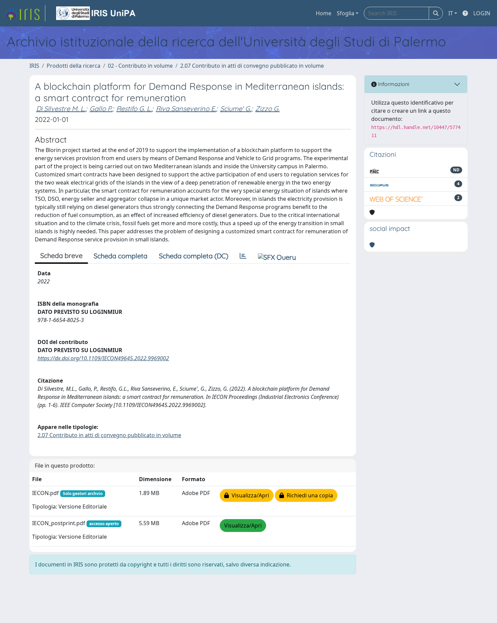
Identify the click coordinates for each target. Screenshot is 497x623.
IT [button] (450, 13)
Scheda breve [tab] (61, 255)
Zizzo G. (267, 108)
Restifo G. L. (134, 108)
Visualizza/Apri (249, 495)
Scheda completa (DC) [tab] (193, 256)
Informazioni (393, 84)
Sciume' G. (235, 108)
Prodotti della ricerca (73, 65)
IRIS (34, 65)
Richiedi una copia (308, 495)
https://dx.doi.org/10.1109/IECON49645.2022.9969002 (103, 358)
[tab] (243, 256)
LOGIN (481, 13)
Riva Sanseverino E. (186, 108)
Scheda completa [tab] (120, 256)
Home (323, 13)
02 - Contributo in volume (140, 65)
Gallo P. (101, 108)
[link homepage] (24, 13)
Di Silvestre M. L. (61, 108)
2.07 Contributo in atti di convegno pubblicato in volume (252, 65)
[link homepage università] (96, 13)
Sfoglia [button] (345, 13)
